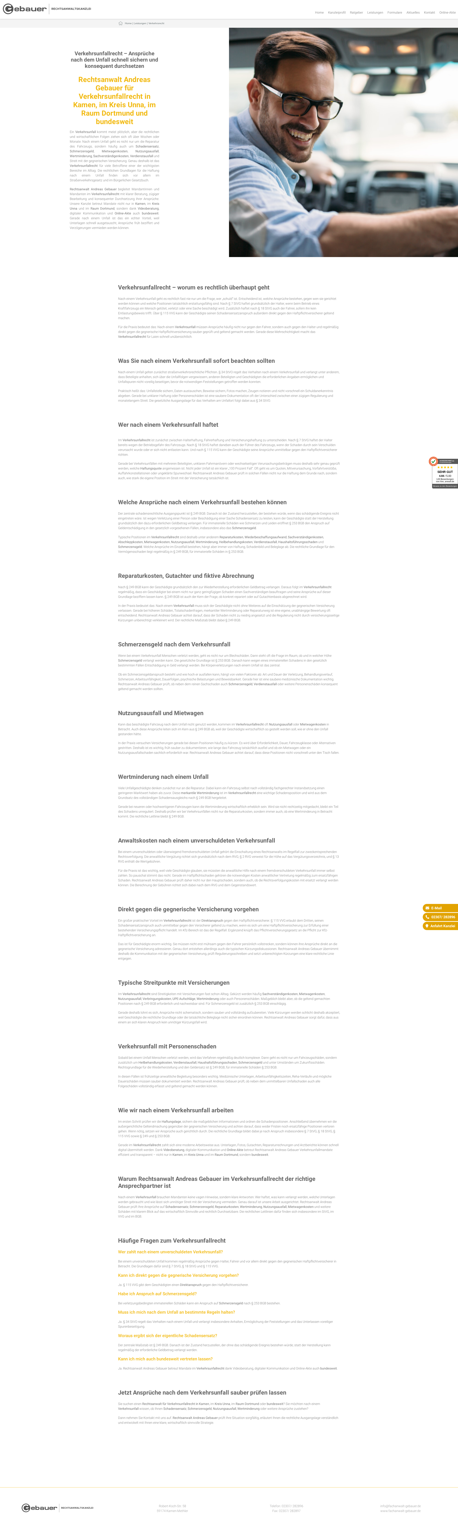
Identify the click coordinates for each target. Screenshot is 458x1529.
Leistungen (375, 12)
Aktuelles (413, 12)
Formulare (395, 12)
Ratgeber (356, 12)
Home (319, 12)
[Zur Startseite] (47, 13)
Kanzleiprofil (337, 12)
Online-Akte (447, 12)
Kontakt (429, 12)
